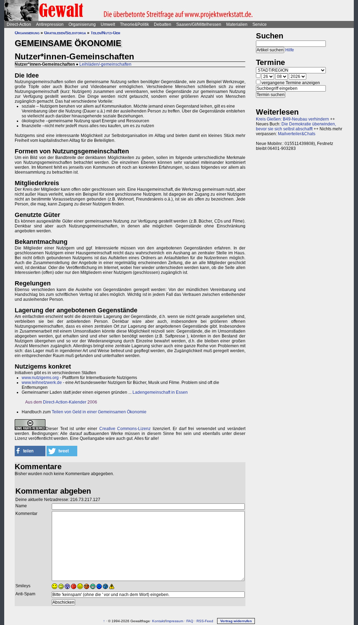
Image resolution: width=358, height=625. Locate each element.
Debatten (162, 24)
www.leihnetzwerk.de (42, 382)
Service (259, 24)
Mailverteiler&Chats (296, 133)
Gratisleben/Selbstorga (65, 32)
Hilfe (289, 50)
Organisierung (82, 24)
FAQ (189, 621)
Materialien (237, 24)
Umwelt (108, 24)
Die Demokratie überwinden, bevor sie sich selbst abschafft (296, 126)
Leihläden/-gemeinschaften (105, 64)
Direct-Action (19, 24)
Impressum (174, 621)
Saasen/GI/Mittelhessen (198, 24)
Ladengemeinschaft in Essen (160, 392)
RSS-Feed (204, 621)
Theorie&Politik (134, 24)
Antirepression (50, 24)
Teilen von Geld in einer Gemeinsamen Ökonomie (99, 411)
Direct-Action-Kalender (64, 402)
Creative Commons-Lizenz (125, 428)
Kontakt (158, 621)
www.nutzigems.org (40, 377)
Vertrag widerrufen (236, 621)
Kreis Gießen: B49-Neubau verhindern (292, 119)
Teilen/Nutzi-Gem (105, 32)
